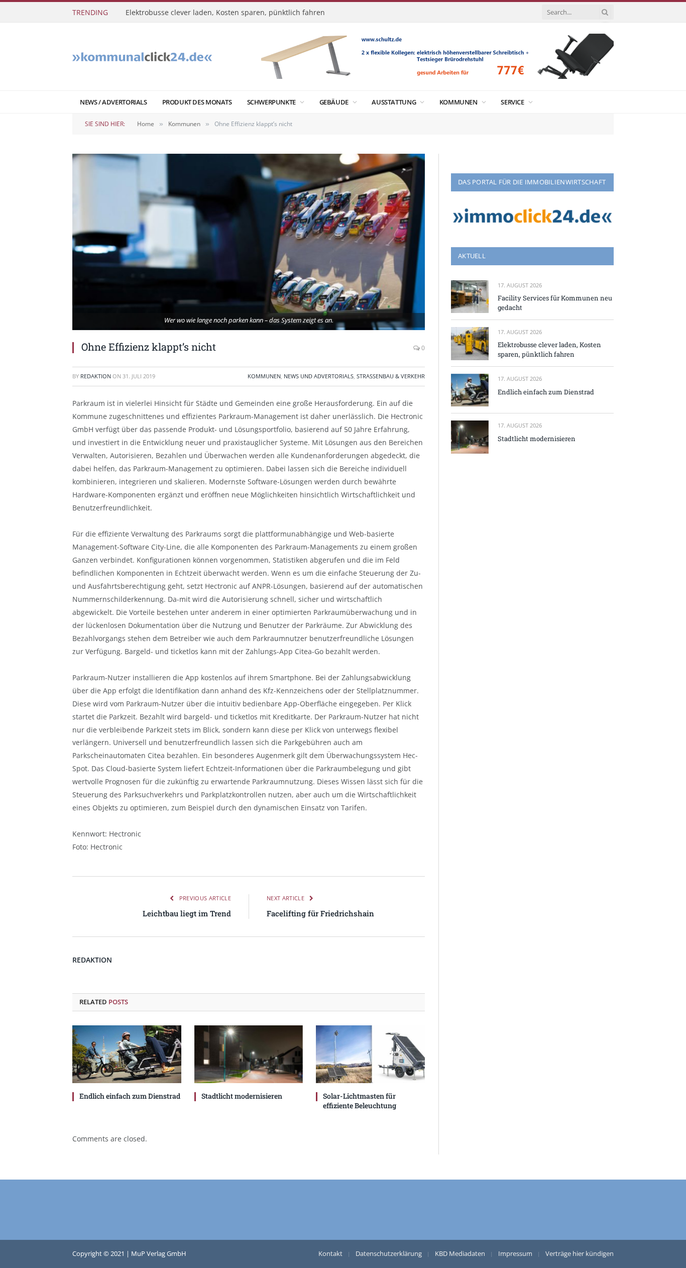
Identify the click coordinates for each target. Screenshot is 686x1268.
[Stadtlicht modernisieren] (248, 1054)
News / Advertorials (113, 102)
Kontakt (330, 1253)
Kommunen (458, 102)
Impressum (515, 1253)
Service (512, 102)
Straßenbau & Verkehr (391, 376)
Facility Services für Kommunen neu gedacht (555, 302)
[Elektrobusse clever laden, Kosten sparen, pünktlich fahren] (470, 343)
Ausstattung (394, 102)
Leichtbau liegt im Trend (187, 913)
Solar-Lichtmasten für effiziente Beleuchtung (359, 1100)
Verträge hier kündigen (579, 1253)
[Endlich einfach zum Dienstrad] (126, 1054)
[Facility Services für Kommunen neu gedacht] (470, 296)
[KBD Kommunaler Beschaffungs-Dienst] (142, 56)
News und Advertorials (319, 376)
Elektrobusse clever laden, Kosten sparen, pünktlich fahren (225, 12)
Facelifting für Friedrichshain (320, 913)
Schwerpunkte (271, 102)
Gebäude (334, 102)
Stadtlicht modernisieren (241, 1096)
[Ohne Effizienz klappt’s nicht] (248, 242)
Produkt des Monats (197, 102)
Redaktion (95, 376)
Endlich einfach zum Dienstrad (129, 1096)
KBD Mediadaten (460, 1253)
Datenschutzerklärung (389, 1253)
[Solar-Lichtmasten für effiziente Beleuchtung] (370, 1054)
